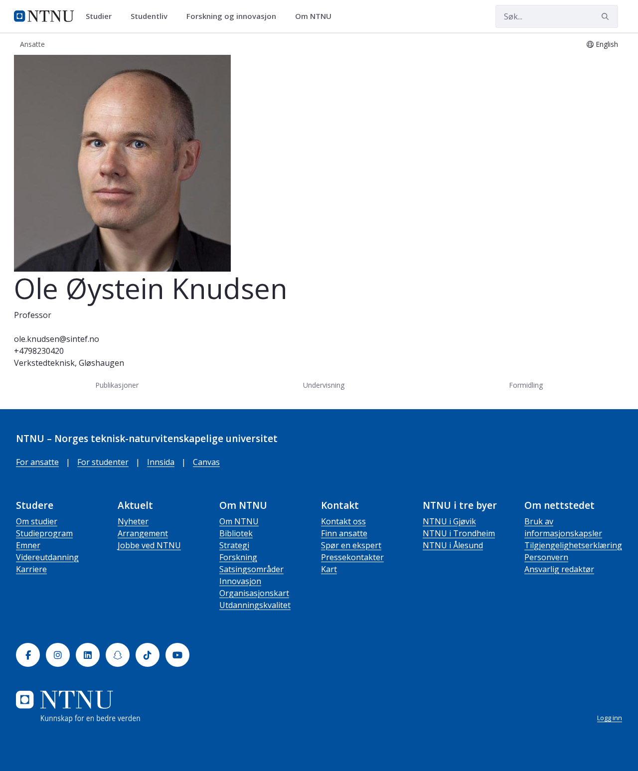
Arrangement (143, 533)
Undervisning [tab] (323, 385)
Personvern (546, 557)
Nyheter (133, 521)
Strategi (234, 545)
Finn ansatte (344, 533)
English (607, 44)
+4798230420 (39, 350)
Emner (28, 545)
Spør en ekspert (351, 545)
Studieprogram (44, 533)
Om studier (36, 521)
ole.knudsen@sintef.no (56, 338)
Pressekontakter (352, 557)
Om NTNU (239, 521)
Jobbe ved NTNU (149, 545)
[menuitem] (102, 16)
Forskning (238, 557)
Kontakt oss (343, 521)
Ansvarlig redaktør (559, 569)
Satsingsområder (251, 569)
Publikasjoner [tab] (117, 385)
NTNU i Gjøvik (449, 521)
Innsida (160, 462)
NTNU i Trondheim (459, 533)
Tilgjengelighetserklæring (573, 545)
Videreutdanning (47, 557)
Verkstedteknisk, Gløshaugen (69, 362)
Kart (329, 569)
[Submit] (607, 16)
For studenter (103, 462)
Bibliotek (236, 533)
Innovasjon (240, 581)
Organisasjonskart (254, 593)
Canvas (206, 462)
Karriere (31, 569)
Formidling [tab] (526, 385)
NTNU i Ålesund (453, 545)
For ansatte (37, 462)
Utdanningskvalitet (255, 605)
